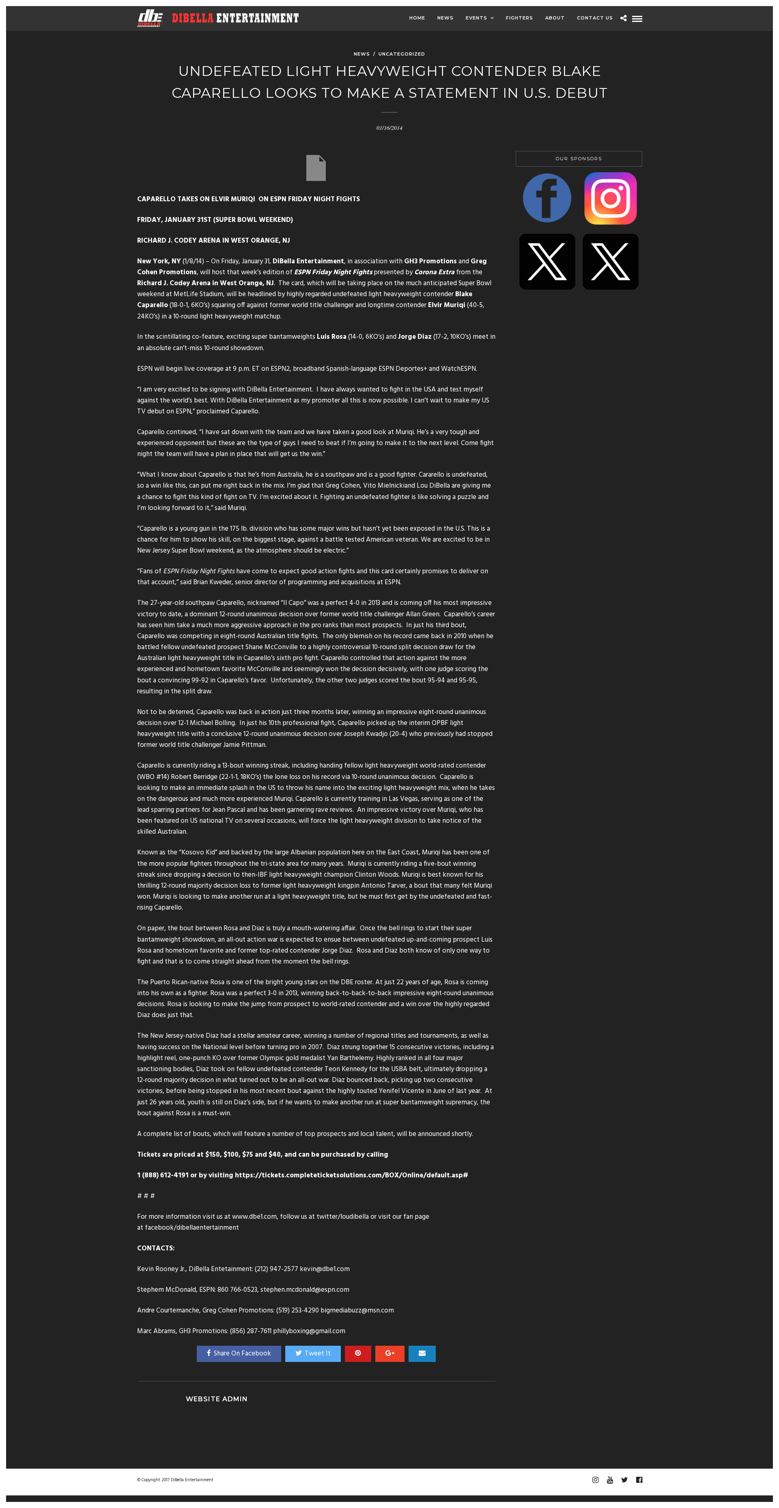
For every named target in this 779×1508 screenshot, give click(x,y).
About (555, 18)
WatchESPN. (459, 369)
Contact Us (595, 18)
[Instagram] (595, 1480)
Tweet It (318, 1353)
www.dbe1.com (254, 1216)
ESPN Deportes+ (403, 369)
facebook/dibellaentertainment (192, 1227)
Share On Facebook (242, 1353)
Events (476, 18)
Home (417, 18)
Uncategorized (402, 54)
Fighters (519, 18)
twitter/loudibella (343, 1216)
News (445, 18)
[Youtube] (610, 1480)
